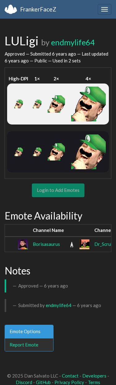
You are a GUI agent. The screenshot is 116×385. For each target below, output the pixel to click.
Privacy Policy (69, 382)
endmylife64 (73, 42)
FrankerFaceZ (38, 9)
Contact (70, 375)
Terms (94, 382)
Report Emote (24, 344)
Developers (94, 375)
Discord (24, 382)
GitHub (43, 382)
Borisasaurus (46, 244)
